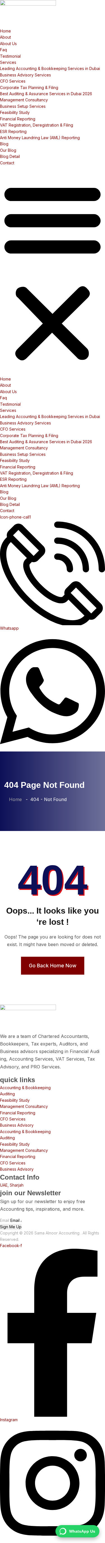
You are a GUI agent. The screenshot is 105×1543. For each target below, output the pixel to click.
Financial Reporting (17, 118)
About (5, 37)
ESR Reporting (13, 131)
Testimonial (10, 56)
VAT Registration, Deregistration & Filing (36, 125)
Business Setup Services (23, 106)
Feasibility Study (15, 112)
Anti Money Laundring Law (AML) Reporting (40, 137)
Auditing (7, 1093)
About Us (8, 43)
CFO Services (12, 81)
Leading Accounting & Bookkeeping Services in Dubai (50, 68)
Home (5, 31)
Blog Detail (10, 156)
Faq (3, 49)
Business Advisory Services (25, 75)
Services (8, 62)
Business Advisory (17, 1125)
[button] (52, 271)
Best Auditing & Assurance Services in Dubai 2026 (46, 93)
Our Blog (8, 150)
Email (4, 1220)
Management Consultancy (24, 99)
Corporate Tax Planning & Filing (29, 87)
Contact (7, 162)
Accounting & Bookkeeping (25, 1087)
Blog (4, 143)
